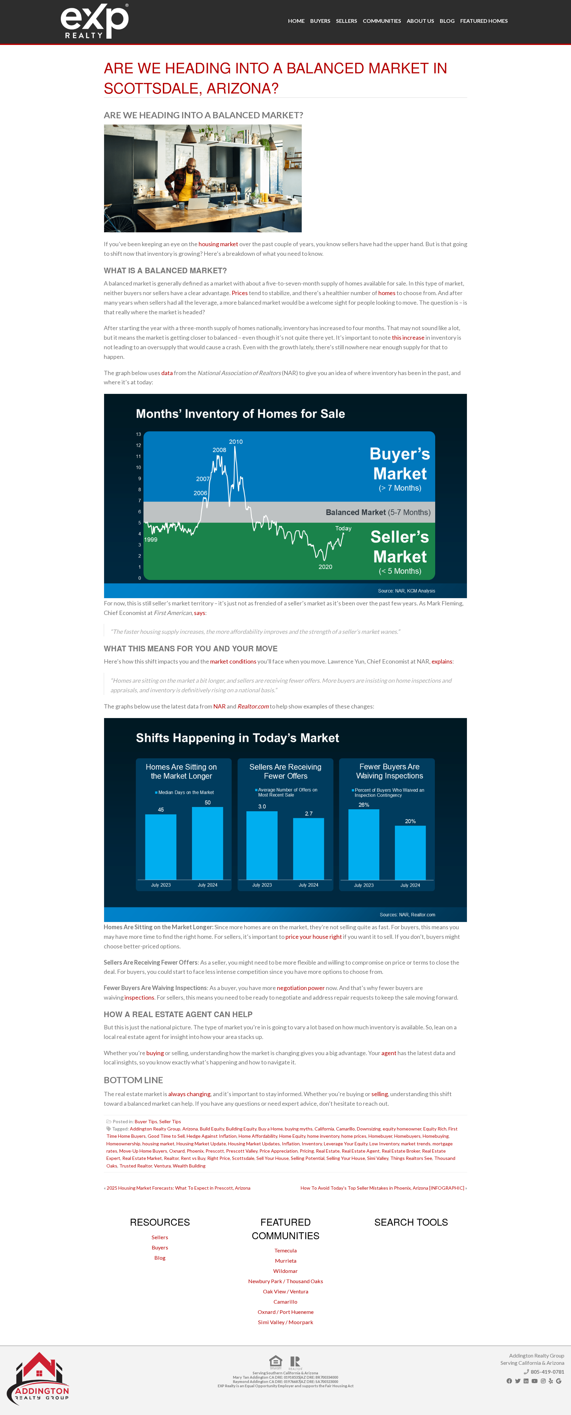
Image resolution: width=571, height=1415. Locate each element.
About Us (420, 21)
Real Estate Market (142, 1158)
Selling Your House (345, 1158)
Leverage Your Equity (345, 1143)
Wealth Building (189, 1165)
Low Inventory (384, 1143)
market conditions (233, 661)
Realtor (171, 1158)
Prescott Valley (241, 1151)
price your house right (314, 936)
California (324, 1128)
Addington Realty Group (155, 1128)
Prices (240, 292)
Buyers (320, 21)
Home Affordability (258, 1136)
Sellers (346, 21)
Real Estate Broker (401, 1151)
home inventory (323, 1136)
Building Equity (241, 1128)
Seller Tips (170, 1121)
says (199, 612)
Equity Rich (434, 1128)
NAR (219, 706)
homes (387, 292)
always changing (189, 1093)
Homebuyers (407, 1136)
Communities (382, 21)
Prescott (215, 1151)
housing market (218, 244)
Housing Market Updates (254, 1143)
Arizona (190, 1128)
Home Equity (292, 1136)
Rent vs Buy (193, 1158)
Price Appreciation (278, 1151)
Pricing (307, 1151)
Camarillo (345, 1128)
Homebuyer (380, 1136)
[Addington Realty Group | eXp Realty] (95, 19)
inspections (139, 997)
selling (379, 1093)
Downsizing (369, 1128)
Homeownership (123, 1143)
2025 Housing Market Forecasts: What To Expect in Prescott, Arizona (178, 1188)
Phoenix (195, 1151)
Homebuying (436, 1136)
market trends (416, 1143)
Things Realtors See (411, 1158)
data (167, 372)
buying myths (299, 1128)
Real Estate (328, 1151)
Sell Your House (272, 1158)
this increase (408, 337)
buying (155, 1052)
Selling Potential (307, 1158)
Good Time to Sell (166, 1136)
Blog (447, 21)
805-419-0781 (547, 1371)
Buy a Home (270, 1128)
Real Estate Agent (361, 1151)
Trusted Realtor (135, 1165)
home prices (353, 1136)
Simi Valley (377, 1158)
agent (389, 1052)
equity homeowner (402, 1128)
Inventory (312, 1143)
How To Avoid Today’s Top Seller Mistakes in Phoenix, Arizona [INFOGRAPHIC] (382, 1188)
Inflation (291, 1143)
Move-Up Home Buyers (143, 1151)
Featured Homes (484, 21)
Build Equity (212, 1128)
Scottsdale (243, 1158)
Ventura (162, 1165)
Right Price (218, 1158)
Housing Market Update (201, 1143)
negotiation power (301, 987)
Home (296, 21)
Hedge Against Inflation (212, 1136)
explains (442, 661)
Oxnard (177, 1151)
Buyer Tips (146, 1121)
